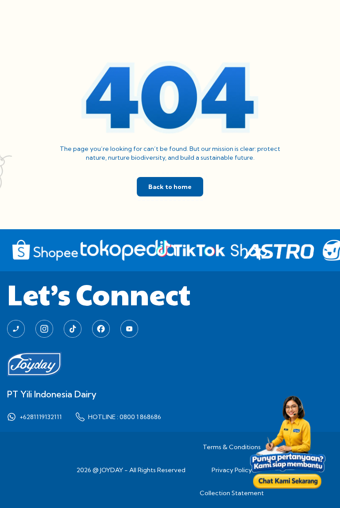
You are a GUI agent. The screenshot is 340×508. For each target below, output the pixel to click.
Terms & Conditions (232, 447)
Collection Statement (232, 493)
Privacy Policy (232, 470)
